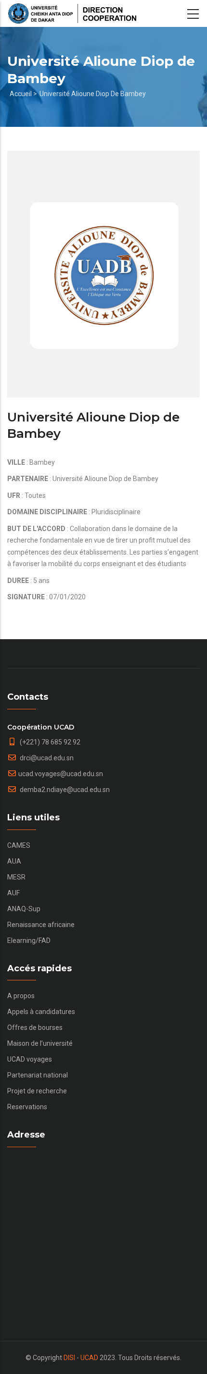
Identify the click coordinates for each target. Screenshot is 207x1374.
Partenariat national (37, 1075)
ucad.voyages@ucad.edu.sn (60, 774)
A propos (21, 996)
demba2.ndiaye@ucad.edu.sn (64, 789)
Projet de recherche (37, 1091)
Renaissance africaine (41, 924)
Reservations (27, 1107)
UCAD (89, 1358)
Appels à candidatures (41, 1011)
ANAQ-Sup (23, 909)
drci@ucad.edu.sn (46, 758)
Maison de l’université (40, 1043)
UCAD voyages (29, 1059)
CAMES (18, 845)
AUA (14, 861)
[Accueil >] (72, 13)
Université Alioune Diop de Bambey (92, 94)
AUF (13, 893)
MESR (16, 877)
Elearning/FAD (29, 940)
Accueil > (23, 94)
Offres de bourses (35, 1027)
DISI (69, 1358)
